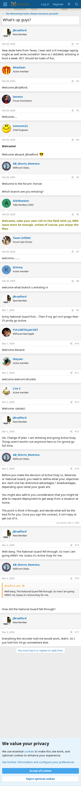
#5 (77, 177)
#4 (77, 139)
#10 (77, 343)
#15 (77, 545)
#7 (77, 251)
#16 (77, 578)
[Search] (76, 4)
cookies (29, 751)
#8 (77, 281)
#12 (77, 402)
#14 (77, 468)
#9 (77, 310)
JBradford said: (12, 585)
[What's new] (69, 4)
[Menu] (5, 4)
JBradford (20, 30)
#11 (77, 372)
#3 (77, 110)
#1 (77, 44)
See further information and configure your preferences (38, 762)
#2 (77, 81)
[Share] (72, 44)
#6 (77, 214)
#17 (77, 632)
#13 (77, 431)
